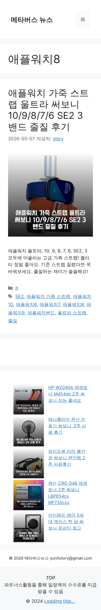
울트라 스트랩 (72, 312)
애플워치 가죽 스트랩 (48, 296)
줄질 (12, 321)
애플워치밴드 (41, 312)
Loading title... (59, 601)
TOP (50, 577)
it (16, 288)
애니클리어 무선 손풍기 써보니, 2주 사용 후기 (67, 426)
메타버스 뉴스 (32, 20)
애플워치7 (50, 304)
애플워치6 (26, 304)
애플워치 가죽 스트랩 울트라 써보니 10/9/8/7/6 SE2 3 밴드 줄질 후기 (48, 109)
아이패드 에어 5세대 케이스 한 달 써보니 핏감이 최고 (66, 521)
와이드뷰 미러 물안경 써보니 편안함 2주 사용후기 (66, 458)
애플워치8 (73, 304)
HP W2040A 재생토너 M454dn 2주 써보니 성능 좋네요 (68, 394)
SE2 (19, 296)
